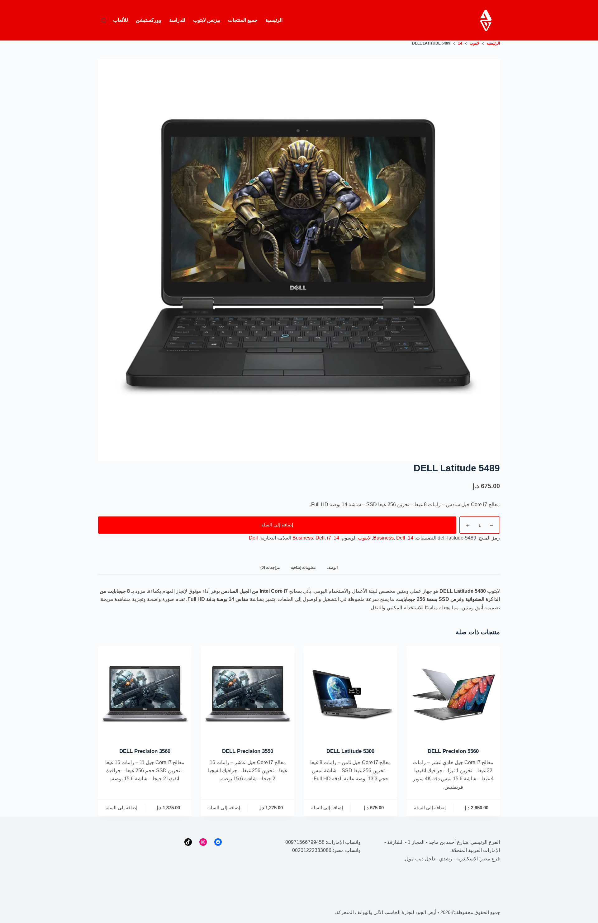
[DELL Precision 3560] (145, 693)
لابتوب (364, 537)
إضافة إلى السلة (277, 524)
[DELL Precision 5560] (453, 693)
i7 (329, 537)
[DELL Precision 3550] (247, 693)
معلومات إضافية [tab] (303, 567)
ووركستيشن (148, 20)
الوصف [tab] (332, 567)
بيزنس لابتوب (206, 20)
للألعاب (120, 20)
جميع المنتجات (243, 20)
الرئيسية (273, 20)
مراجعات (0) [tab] (270, 567)
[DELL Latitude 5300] (350, 693)
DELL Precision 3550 (247, 751)
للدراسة (177, 20)
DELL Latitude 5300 (350, 751)
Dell (400, 537)
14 (410, 537)
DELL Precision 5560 (453, 751)
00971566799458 (305, 842)
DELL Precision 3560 (144, 751)
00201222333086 (311, 850)
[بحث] (103, 20)
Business (383, 537)
